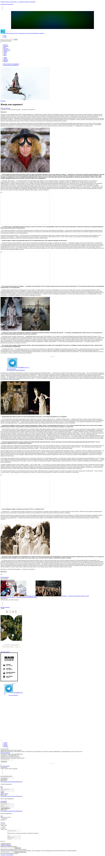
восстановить (4, 779)
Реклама (5, 61)
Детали (5, 52)
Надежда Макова (6, 108)
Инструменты (6, 50)
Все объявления (11, 370)
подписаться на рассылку (20, 852)
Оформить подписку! (5, 843)
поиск (4, 37)
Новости (5, 44)
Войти (5, 35)
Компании (5, 48)
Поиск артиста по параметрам (10, 65)
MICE (4, 47)
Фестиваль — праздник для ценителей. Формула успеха (75, 596)
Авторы (5, 58)
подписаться (4, 761)
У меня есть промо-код (6, 845)
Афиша (5, 57)
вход (2, 786)
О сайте (5, 742)
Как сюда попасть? (11, 368)
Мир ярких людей (31, 596)
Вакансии (5, 60)
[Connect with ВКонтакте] (19, 781)
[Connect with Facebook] (3, 781)
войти (2, 792)
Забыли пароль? (4, 793)
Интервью (5, 46)
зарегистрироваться (5, 808)
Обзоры (5, 51)
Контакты (5, 746)
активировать (17, 848)
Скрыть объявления (20, 370)
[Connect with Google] (8, 781)
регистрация (4, 801)
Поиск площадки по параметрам (11, 63)
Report (4, 55)
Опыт (4, 53)
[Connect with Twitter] (13, 781)
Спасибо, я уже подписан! (7, 854)
